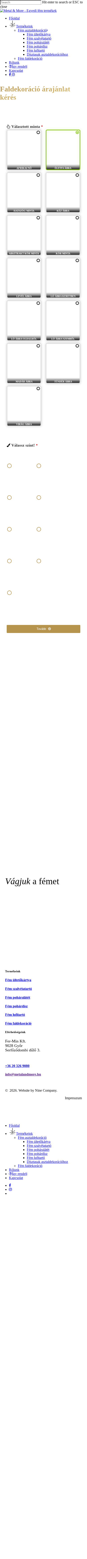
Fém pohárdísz (37, 1154)
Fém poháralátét (38, 1150)
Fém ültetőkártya (38, 1141)
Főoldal (14, 1125)
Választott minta (27, 126)
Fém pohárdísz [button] (16, 1006)
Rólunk (14, 1170)
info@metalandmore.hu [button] (23, 1074)
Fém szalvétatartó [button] (18, 989)
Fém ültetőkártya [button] (18, 980)
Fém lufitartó (36, 1158)
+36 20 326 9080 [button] (17, 1066)
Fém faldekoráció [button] (18, 1023)
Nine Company (45, 1090)
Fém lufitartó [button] (15, 1015)
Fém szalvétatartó (39, 1146)
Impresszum (73, 1098)
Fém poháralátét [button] (17, 997)
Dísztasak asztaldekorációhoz (47, 1162)
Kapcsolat (16, 1178)
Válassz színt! (24, 445)
